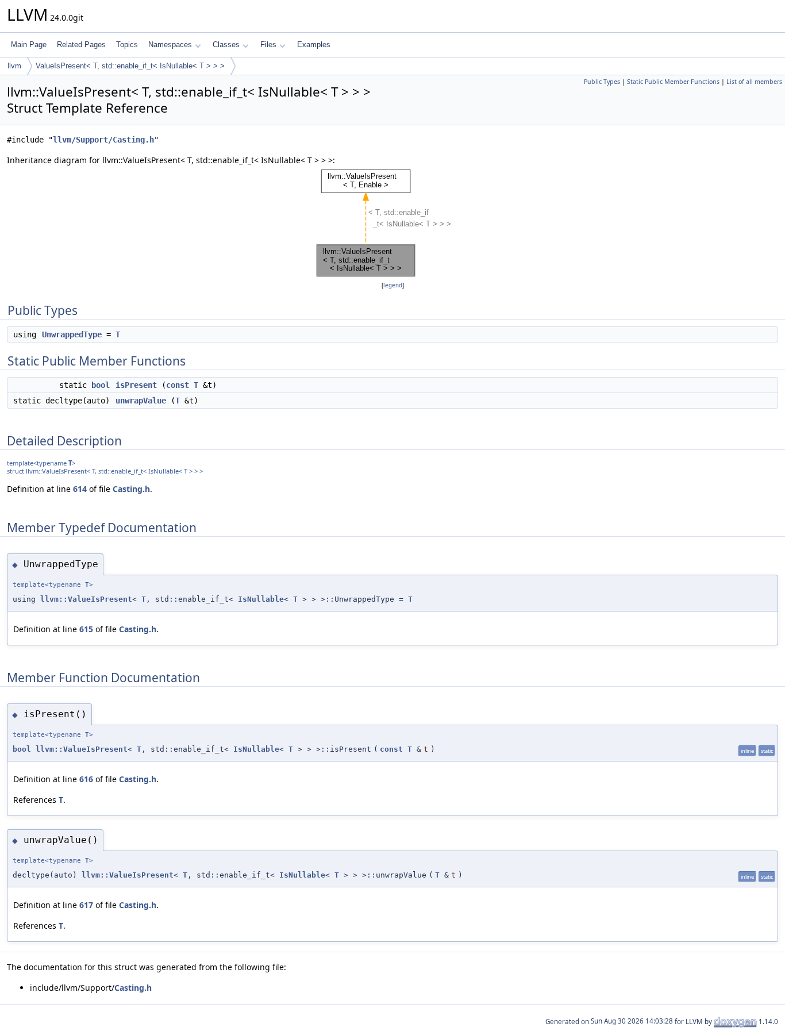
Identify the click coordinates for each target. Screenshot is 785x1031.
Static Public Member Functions (673, 82)
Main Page (29, 44)
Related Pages (81, 44)
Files (268, 44)
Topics (127, 44)
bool (100, 385)
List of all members (754, 82)
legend (392, 285)
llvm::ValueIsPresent (86, 599)
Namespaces (170, 44)
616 (86, 779)
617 (86, 904)
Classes (226, 44)
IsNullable (261, 599)
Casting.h (131, 488)
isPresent (136, 385)
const (177, 385)
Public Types (602, 82)
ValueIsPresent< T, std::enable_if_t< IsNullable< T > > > (130, 65)
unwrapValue (141, 400)
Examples (313, 44)
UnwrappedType (72, 334)
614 (80, 488)
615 (86, 629)
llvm (14, 65)
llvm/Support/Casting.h (103, 139)
